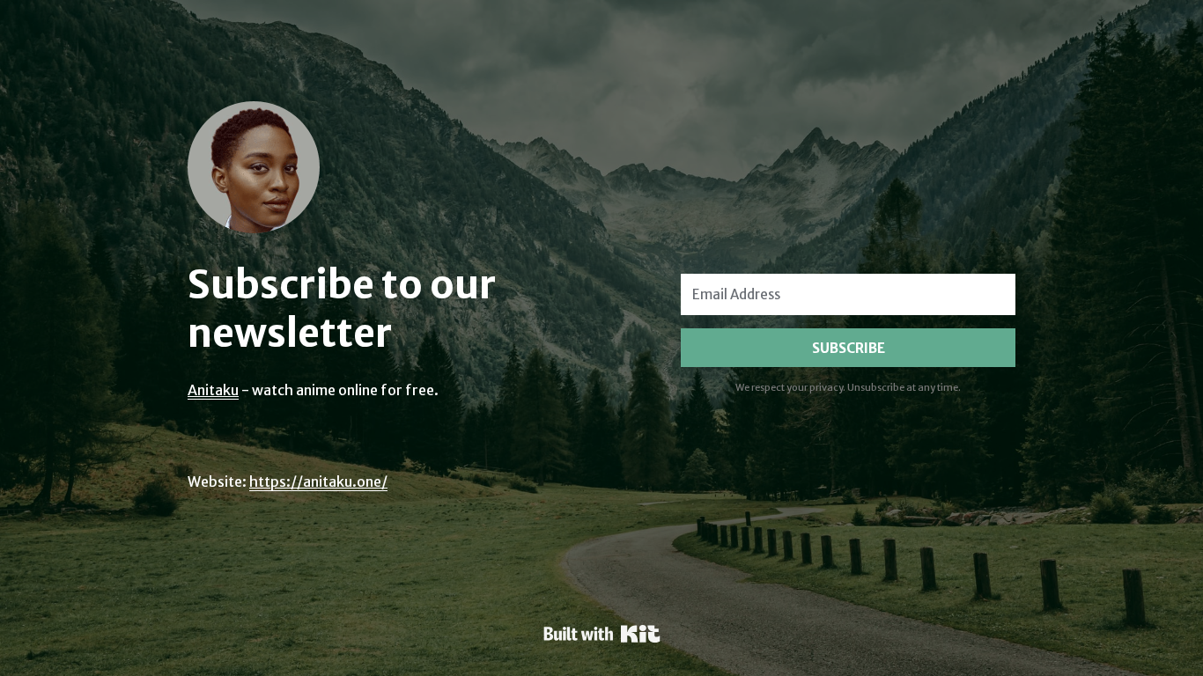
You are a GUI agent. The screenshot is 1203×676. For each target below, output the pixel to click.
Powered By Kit (602, 634)
